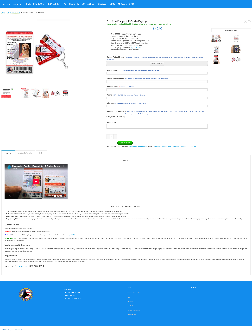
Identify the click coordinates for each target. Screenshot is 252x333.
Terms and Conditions (133, 310)
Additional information (25, 153)
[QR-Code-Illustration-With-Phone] (16, 93)
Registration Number (137, 78)
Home (3, 12)
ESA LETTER (54, 4)
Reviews (41, 153)
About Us (130, 301)
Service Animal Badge (11, 4)
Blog (128, 297)
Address (126, 103)
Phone (126, 95)
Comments (111, 122)
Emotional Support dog (162, 146)
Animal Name (133, 70)
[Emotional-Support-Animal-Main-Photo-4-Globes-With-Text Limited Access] (26, 93)
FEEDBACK (102, 4)
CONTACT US (88, 4)
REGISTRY (74, 4)
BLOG (112, 4)
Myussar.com (136, 48)
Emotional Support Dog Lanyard (184, 146)
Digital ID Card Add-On (156, 112)
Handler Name (120, 87)
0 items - (127, 4)
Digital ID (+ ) (116, 117)
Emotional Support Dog (13, 12)
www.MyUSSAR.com (71, 235)
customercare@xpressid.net (72, 302)
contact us (22, 266)
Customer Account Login (134, 293)
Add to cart (125, 143)
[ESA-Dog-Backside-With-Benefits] (6, 93)
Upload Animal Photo (155, 58)
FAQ (65, 4)
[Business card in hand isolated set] (46, 93)
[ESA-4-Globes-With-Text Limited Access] (36, 93)
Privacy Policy (131, 314)
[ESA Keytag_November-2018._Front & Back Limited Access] (65, 93)
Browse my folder (157, 64)
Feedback (130, 306)
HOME (28, 4)
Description (8, 153)
